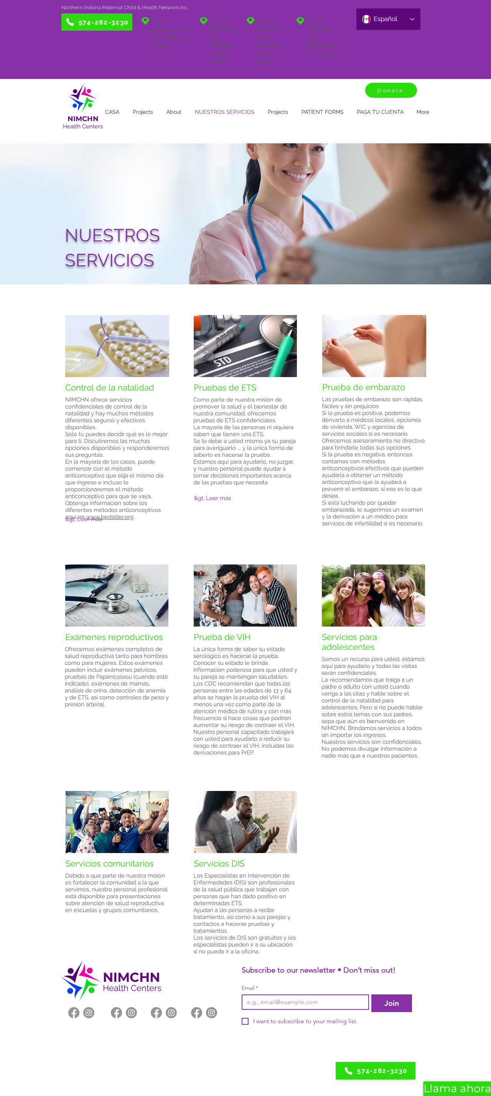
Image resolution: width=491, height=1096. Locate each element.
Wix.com (278, 1076)
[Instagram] (88, 1012)
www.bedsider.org (109, 517)
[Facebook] (73, 1012)
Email (250, 988)
